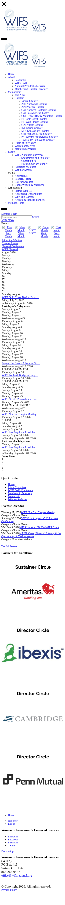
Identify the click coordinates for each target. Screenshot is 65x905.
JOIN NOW (7, 220)
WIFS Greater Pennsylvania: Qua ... (21, 399)
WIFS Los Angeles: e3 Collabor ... (20, 432)
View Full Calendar (9, 546)
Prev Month (8, 235)
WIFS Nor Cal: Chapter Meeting (19, 414)
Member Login (9, 213)
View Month (21, 235)
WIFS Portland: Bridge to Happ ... (20, 375)
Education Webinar (12, 240)
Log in (11, 823)
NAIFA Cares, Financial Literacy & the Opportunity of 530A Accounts (31, 535)
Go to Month (44, 235)
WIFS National (10, 249)
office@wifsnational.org (16, 875)
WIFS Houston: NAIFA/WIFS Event (39, 527)
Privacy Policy (9, 889)
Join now (13, 820)
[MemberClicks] (15, 34)
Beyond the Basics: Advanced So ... (21, 363)
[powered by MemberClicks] (32, 902)
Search (35, 217)
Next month (57, 235)
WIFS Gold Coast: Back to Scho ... (20, 297)
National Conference (13, 246)
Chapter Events (10, 243)
